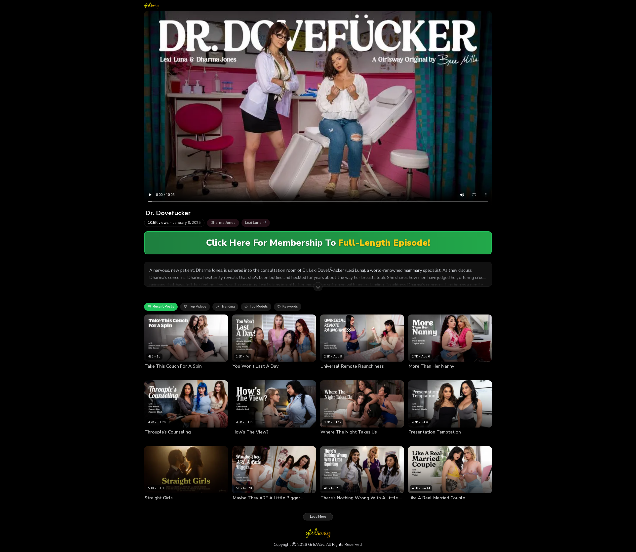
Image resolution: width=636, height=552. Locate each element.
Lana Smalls (349, 374)
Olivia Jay (372, 440)
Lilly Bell (264, 374)
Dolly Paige (329, 374)
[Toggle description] (318, 286)
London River (370, 506)
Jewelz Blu (193, 440)
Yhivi (427, 506)
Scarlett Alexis (438, 440)
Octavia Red (260, 440)
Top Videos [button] (197, 306)
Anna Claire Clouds (160, 374)
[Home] (151, 5)
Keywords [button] (290, 306)
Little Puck (241, 440)
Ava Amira (416, 440)
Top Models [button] (258, 306)
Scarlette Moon (303, 374)
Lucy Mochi (281, 374)
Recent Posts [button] (163, 306)
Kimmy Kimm (348, 506)
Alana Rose (242, 506)
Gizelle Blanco (244, 374)
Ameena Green (332, 440)
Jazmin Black (173, 440)
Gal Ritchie (354, 440)
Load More (318, 516)
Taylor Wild (438, 374)
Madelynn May (264, 506)
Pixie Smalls (417, 374)
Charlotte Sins (213, 506)
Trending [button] (228, 306)
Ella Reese (185, 374)
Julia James (329, 506)
